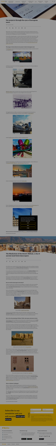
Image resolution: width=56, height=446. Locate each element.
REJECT (28, 225)
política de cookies (28, 221)
